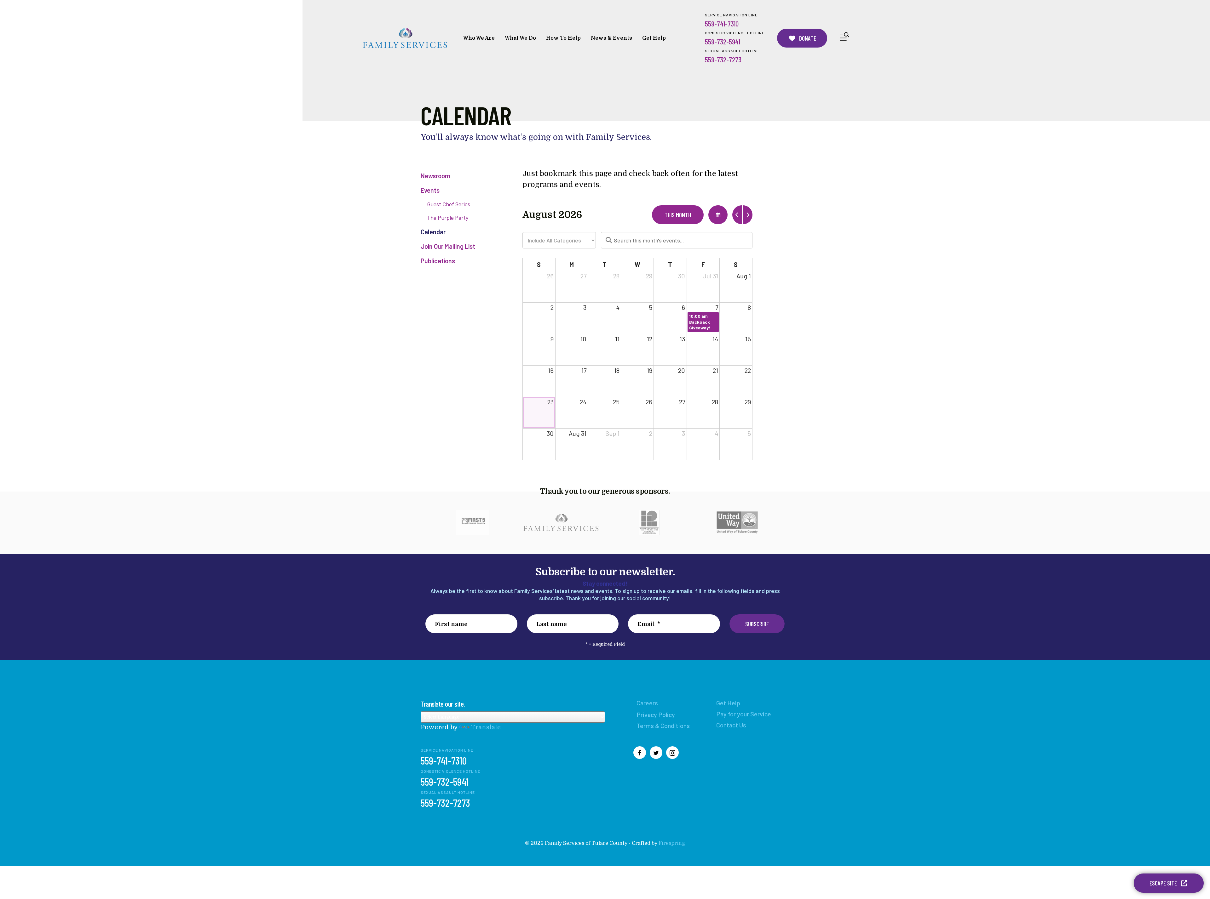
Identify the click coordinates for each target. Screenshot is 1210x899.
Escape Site (1164, 883)
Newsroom (435, 175)
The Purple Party (447, 217)
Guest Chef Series (448, 204)
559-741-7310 (722, 23)
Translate (486, 727)
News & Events (611, 38)
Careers (647, 703)
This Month (678, 215)
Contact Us (731, 725)
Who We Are (479, 38)
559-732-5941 (722, 41)
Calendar (433, 232)
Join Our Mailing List (448, 246)
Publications (438, 261)
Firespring (672, 843)
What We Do (520, 38)
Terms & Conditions (663, 725)
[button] (844, 38)
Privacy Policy (656, 714)
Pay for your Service (743, 714)
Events (430, 190)
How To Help (563, 38)
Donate (807, 38)
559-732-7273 (723, 59)
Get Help (654, 38)
